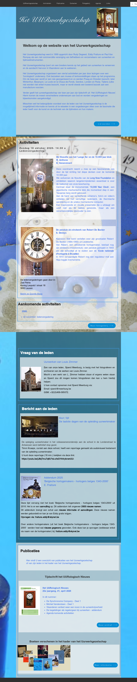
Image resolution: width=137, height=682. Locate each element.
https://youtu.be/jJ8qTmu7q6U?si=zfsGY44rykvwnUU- (48, 459)
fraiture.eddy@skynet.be (47, 517)
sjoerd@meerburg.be (60, 388)
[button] (107, 22)
